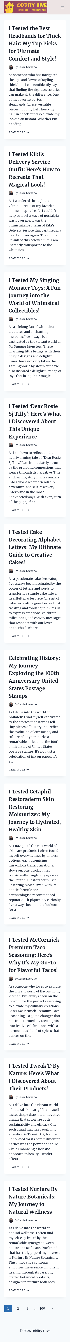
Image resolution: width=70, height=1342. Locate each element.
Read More (19, 132)
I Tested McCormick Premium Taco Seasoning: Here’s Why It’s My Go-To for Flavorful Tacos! (34, 955)
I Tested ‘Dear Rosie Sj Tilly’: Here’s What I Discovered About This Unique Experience (35, 421)
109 (42, 1309)
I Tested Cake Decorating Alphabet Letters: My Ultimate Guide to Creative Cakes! (35, 547)
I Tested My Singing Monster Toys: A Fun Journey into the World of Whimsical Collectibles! (35, 295)
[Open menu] (62, 7)
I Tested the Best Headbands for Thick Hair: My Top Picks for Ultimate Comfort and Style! (35, 43)
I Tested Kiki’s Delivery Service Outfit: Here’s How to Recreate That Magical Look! (34, 169)
